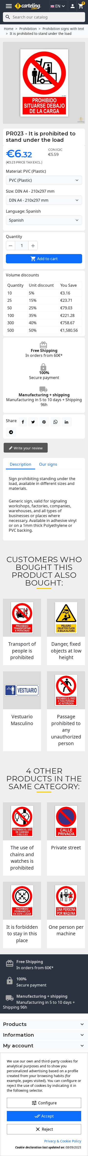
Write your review (28, 448)
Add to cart (44, 259)
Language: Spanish (23, 211)
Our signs (48, 464)
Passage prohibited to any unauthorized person (66, 730)
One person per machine (66, 930)
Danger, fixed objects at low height (66, 651)
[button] (72, 6)
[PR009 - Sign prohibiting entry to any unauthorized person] (66, 690)
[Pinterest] (44, 421)
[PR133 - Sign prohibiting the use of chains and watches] (22, 821)
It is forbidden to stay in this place (22, 934)
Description (20, 464)
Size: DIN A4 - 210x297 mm (30, 191)
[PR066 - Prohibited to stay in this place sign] (22, 901)
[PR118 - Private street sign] (66, 821)
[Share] (23, 421)
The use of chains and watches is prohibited (22, 857)
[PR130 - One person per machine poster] (66, 901)
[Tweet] (33, 421)
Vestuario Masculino (22, 720)
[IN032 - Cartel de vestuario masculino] (22, 690)
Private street (66, 847)
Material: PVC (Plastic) (26, 171)
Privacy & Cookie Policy (62, 1141)
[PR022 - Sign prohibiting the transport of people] (22, 618)
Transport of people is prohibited (22, 651)
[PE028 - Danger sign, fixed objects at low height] (66, 618)
